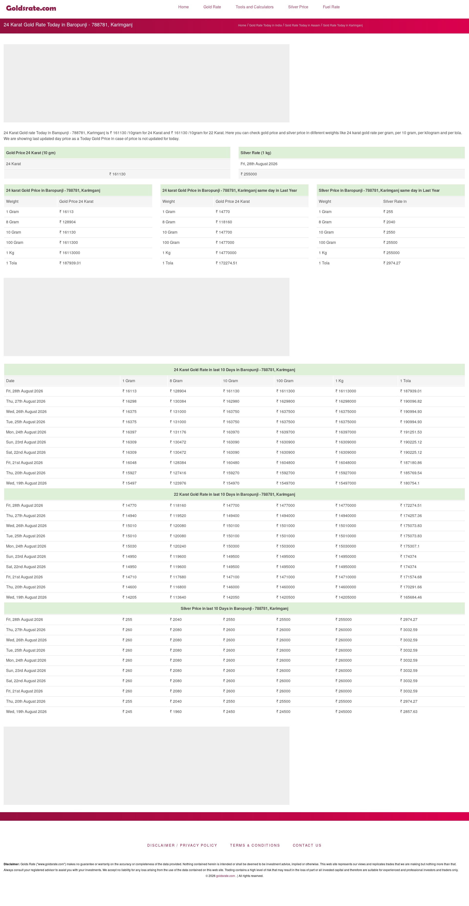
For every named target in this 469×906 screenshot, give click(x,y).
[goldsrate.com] (31, 9)
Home (183, 7)
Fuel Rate (331, 7)
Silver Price (298, 7)
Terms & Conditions (255, 845)
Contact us (307, 845)
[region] (146, 84)
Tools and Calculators (255, 7)
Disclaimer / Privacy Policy (182, 845)
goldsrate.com (225, 876)
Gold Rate (212, 7)
